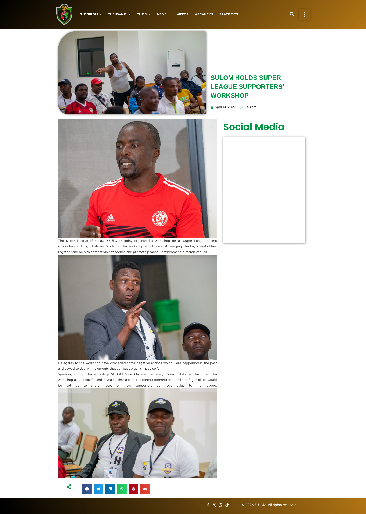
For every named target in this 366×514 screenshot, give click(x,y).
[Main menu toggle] (304, 14)
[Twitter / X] (214, 505)
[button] (100, 14)
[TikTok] (227, 505)
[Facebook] (208, 505)
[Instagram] (221, 505)
